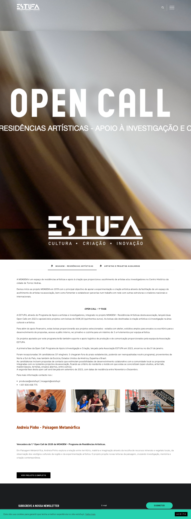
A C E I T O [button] (181, 514)
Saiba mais (90, 514)
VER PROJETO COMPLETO (33, 475)
